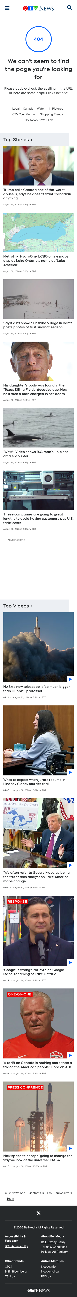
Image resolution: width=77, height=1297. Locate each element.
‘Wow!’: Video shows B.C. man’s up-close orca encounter (35, 454)
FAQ (50, 1193)
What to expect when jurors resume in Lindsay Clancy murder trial (34, 782)
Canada (28, 108)
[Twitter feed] (38, 1212)
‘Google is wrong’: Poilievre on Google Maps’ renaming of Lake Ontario (33, 972)
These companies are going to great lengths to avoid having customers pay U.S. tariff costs (38, 518)
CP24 (8, 1266)
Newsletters (64, 1193)
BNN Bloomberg (16, 1271)
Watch (41, 108)
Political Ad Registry (54, 1251)
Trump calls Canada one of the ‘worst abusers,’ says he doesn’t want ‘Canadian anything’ (37, 194)
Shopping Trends (51, 114)
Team (10, 1198)
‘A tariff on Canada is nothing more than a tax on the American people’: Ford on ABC (37, 1065)
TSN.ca (10, 1276)
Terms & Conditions (54, 1246)
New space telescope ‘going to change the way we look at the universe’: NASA (37, 1158)
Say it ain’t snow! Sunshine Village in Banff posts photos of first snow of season (37, 325)
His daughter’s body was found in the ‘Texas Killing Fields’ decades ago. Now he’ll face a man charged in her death (35, 389)
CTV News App (15, 1193)
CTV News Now (34, 120)
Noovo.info (48, 1266)
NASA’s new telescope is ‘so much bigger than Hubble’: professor (36, 689)
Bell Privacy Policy (53, 1242)
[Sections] (7, 8)
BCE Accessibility (16, 1246)
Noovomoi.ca (50, 1271)
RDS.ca (46, 1276)
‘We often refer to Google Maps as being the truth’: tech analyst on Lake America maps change (36, 877)
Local (16, 108)
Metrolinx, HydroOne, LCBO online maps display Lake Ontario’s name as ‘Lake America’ (36, 260)
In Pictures (56, 108)
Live (51, 120)
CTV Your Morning (24, 114)
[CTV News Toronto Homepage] (38, 8)
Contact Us (36, 1193)
